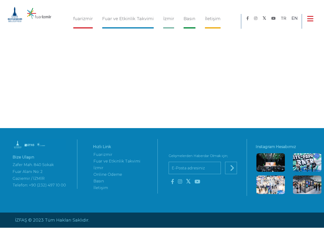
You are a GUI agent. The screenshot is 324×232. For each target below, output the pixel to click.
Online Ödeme (107, 174)
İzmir (168, 18)
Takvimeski (187, 72)
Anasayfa (102, 72)
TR (283, 18)
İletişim (213, 18)
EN (295, 18)
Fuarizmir (102, 154)
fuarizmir (83, 18)
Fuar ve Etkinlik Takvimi (128, 18)
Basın (189, 18)
